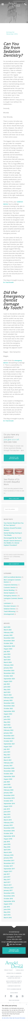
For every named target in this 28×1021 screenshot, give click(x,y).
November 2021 (9, 738)
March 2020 (8, 787)
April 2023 (7, 692)
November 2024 (9, 641)
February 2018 (8, 855)
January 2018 (8, 858)
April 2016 (7, 915)
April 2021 (7, 757)
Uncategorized (9, 614)
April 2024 (7, 660)
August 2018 (8, 839)
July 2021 (7, 749)
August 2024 (8, 649)
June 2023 (7, 687)
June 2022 (7, 719)
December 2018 (9, 828)
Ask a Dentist (14, 564)
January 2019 (8, 825)
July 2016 (7, 907)
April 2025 (7, 627)
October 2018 (8, 833)
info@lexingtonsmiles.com (16, 942)
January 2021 (8, 765)
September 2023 (9, 679)
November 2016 (9, 896)
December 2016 (9, 893)
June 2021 (7, 752)
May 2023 (7, 689)
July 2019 (7, 809)
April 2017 (7, 882)
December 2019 (9, 795)
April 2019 (7, 817)
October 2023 (8, 676)
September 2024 (9, 646)
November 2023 (9, 673)
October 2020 (8, 774)
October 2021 (8, 741)
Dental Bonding (9, 590)
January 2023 (8, 700)
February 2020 (8, 790)
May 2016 (7, 912)
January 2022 (8, 733)
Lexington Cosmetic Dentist (13, 598)
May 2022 (7, 722)
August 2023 (8, 681)
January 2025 (8, 635)
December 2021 (9, 736)
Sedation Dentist (9, 609)
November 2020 (9, 771)
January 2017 (8, 890)
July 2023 (7, 684)
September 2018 (9, 836)
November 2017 (9, 863)
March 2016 (8, 917)
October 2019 (8, 801)
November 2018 (9, 831)
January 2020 (8, 793)
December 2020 (9, 768)
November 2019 (9, 798)
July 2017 (7, 874)
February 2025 (8, 632)
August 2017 (8, 871)
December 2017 (9, 860)
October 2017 (8, 866)
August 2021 (8, 746)
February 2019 (8, 822)
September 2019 (9, 803)
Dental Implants (9, 593)
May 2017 (7, 879)
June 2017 (7, 877)
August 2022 (8, 714)
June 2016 (7, 909)
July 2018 (7, 841)
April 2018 (7, 850)
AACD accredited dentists (12, 577)
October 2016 (8, 898)
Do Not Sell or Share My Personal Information (13, 1018)
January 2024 (8, 668)
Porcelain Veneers (10, 606)
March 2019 (8, 820)
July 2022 (7, 717)
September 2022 (9, 711)
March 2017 (8, 885)
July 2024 (7, 651)
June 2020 (7, 784)
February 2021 (8, 763)
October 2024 (8, 643)
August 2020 (8, 779)
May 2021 (7, 755)
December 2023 (9, 670)
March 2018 (8, 852)
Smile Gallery (14, 498)
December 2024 (9, 638)
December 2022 (9, 703)
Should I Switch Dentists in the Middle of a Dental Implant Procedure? (13, 543)
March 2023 (8, 695)
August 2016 (8, 904)
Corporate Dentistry (10, 585)
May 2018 (7, 847)
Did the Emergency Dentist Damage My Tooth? (13, 300)
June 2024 (7, 654)
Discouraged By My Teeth (12, 538)
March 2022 (8, 727)
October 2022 (8, 708)
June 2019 (7, 812)
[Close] (26, 1004)
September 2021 (9, 744)
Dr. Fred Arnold (8, 282)
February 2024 (8, 665)
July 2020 (7, 782)
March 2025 (8, 630)
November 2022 (9, 706)
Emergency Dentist (10, 596)
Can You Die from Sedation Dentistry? (13, 49)
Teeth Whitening (9, 611)
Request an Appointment (14, 457)
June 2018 (7, 844)
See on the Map (15, 944)
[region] (14, 1012)
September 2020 (9, 776)
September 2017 (9, 869)
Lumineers (7, 603)
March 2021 (8, 760)
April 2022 (7, 725)
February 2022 (8, 730)
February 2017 (8, 888)
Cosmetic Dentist (10, 587)
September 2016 (9, 901)
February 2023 (8, 698)
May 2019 (7, 814)
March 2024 (8, 662)
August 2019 (8, 806)
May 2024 (7, 657)
